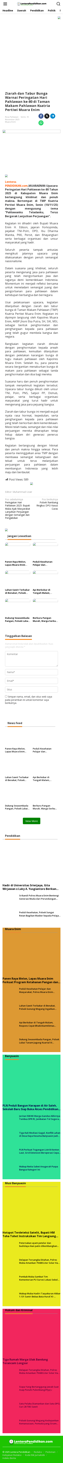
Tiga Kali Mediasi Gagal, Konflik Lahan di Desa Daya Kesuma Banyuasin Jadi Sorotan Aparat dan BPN (39, 1134)
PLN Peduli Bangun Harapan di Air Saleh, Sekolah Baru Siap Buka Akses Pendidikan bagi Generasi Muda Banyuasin (30, 1107)
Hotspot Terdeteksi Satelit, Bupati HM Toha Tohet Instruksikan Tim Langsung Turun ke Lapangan (29, 1234)
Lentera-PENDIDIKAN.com (16, 183)
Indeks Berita (9, 1458)
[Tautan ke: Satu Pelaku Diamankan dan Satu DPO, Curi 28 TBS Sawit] (10, 1408)
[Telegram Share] (52, 116)
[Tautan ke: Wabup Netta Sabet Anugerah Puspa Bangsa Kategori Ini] (10, 1171)
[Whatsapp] (41, 122)
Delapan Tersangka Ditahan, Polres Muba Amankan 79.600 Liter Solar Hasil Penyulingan (39, 1261)
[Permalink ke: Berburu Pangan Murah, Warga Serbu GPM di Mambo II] (45, 606)
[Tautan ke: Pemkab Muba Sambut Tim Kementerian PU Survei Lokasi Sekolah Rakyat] (10, 1281)
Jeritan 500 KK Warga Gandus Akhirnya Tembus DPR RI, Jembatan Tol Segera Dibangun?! (39, 1117)
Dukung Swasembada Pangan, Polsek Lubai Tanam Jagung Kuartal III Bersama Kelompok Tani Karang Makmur (17, 619)
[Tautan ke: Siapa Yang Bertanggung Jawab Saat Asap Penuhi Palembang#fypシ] (10, 1392)
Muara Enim (10, 122)
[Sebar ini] (41, 116)
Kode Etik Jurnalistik (35, 1455)
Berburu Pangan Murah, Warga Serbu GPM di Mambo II (44, 619)
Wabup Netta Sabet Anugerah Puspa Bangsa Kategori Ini (38, 1168)
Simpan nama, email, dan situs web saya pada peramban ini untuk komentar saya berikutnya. (28, 699)
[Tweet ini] (46, 116)
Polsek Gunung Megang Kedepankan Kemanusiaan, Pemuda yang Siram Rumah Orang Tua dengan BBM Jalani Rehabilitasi (39, 1422)
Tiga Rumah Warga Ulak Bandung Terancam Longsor (25, 1361)
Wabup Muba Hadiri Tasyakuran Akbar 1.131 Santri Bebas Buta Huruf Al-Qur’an (39, 1295)
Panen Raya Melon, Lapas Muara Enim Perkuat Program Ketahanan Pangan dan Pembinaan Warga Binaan (16, 563)
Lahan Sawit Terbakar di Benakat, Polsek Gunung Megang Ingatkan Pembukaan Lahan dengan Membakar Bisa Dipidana (17, 591)
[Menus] (5, 4)
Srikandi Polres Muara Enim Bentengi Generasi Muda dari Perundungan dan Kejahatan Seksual (39, 897)
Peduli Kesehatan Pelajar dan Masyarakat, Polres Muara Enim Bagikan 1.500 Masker (44, 563)
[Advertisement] (31, 53)
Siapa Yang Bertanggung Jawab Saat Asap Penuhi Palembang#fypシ (39, 1388)
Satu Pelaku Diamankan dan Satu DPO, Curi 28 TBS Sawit (39, 1405)
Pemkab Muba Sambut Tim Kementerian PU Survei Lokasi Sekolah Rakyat (39, 1278)
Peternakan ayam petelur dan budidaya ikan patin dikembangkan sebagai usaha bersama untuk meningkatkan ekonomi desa (38, 1244)
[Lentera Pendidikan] (32, 3)
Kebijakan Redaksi (12, 1455)
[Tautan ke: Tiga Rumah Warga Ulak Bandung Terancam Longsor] (31, 1336)
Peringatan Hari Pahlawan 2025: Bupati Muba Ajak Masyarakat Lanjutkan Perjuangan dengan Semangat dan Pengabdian (17, 508)
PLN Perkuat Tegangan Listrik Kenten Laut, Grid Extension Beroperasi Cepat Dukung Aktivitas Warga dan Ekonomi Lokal (39, 1151)
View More (31, 821)
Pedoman (50, 1451)
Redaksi (38, 1451)
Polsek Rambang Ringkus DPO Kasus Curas (47, 504)
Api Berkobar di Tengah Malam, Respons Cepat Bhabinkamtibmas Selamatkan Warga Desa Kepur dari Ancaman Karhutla (43, 591)
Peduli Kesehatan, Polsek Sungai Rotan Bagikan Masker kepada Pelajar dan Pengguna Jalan (39, 914)
